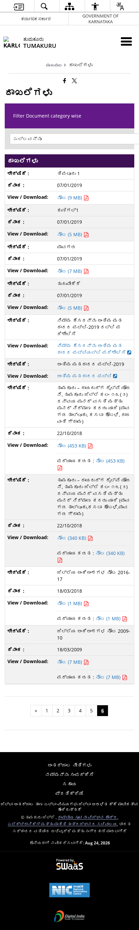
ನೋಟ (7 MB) (70, 271)
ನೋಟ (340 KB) (72, 538)
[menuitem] (18, 6)
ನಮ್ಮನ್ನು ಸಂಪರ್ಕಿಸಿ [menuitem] (69, 774)
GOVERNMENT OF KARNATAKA (100, 19)
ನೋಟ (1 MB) (70, 603)
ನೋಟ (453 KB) (72, 445)
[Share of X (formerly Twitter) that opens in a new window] (74, 80)
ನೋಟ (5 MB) (70, 234)
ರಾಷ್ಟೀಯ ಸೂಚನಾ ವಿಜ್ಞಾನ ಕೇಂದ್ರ (87, 817)
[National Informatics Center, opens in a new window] (69, 890)
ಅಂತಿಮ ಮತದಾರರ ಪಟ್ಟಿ (85, 376)
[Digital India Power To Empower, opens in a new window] (69, 917)
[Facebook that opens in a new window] (64, 80)
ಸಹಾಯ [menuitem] (69, 784)
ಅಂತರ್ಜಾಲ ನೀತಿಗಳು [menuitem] (69, 765)
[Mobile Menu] (126, 41)
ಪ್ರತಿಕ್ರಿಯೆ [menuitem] (69, 793)
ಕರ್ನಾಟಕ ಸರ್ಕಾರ (36, 19)
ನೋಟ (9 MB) (70, 197)
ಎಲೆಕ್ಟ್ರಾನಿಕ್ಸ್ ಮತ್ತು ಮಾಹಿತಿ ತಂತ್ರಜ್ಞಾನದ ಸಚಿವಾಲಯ (62, 824)
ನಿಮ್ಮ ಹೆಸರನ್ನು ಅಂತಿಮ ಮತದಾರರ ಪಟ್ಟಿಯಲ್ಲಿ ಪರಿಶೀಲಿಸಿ (92, 348)
